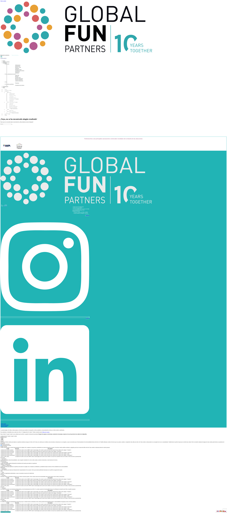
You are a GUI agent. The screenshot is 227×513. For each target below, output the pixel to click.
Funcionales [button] (2, 457)
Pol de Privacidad (4, 425)
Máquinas (7, 63)
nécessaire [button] (2, 486)
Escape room (18, 77)
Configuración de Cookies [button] (5, 436)
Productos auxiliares (9, 84)
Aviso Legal (3, 423)
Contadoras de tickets (19, 70)
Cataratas (17, 68)
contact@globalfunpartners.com (78, 210)
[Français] (219, 511)
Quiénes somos (6, 61)
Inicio (4, 60)
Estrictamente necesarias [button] (5, 444)
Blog (4, 87)
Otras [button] (1, 470)
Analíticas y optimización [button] (5, 464)
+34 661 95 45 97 (75, 206)
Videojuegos (17, 65)
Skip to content (3, 0)
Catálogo (5, 62)
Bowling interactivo (19, 78)
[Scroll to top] (0, 428)
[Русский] (225, 511)
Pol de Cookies (4, 426)
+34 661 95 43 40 (75, 207)
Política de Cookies (45, 432)
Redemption (17, 66)
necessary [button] (2, 474)
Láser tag (17, 75)
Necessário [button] (2, 499)
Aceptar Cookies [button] (14, 436)
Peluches (17, 83)
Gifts (6, 81)
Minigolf (17, 76)
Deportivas (17, 71)
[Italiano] (222, 511)
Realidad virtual (18, 69)
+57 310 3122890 (75, 208)
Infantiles (17, 72)
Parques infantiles (19, 79)
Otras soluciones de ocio (10, 74)
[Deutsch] (220, 511)
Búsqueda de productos (4, 55)
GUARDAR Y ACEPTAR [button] (5, 511)
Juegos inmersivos (19, 80)
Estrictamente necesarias (6, 445)
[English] (217, 511)
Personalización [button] (3, 461)
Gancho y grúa (18, 67)
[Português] (224, 511)
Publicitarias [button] (2, 467)
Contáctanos (5, 86)
